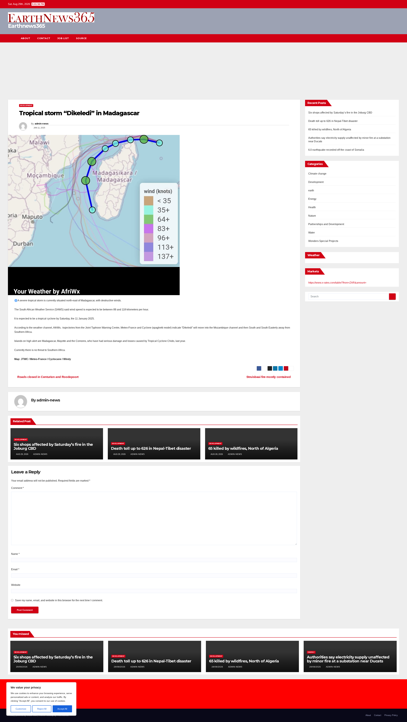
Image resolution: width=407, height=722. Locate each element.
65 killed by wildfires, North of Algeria (243, 448)
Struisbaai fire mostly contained (268, 377)
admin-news (41, 123)
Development (26, 105)
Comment (17, 488)
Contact (43, 38)
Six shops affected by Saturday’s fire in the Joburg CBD (53, 446)
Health (312, 207)
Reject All (41, 709)
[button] (391, 38)
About (25, 38)
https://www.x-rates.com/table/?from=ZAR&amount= (337, 282)
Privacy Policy (391, 715)
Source (81, 38)
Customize (21, 709)
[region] (41, 699)
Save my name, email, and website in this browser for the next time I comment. (59, 600)
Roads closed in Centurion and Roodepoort (48, 377)
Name (15, 554)
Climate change (317, 173)
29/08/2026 (22, 667)
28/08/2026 (218, 667)
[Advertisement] (203, 66)
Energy (312, 199)
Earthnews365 (26, 26)
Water (311, 232)
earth (311, 190)
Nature (312, 215)
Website (15, 585)
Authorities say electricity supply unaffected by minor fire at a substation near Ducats (348, 659)
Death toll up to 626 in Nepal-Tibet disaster (151, 448)
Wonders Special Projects (323, 241)
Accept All (62, 709)
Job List (63, 38)
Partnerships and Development (326, 224)
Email (15, 569)
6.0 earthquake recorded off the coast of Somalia (336, 149)
